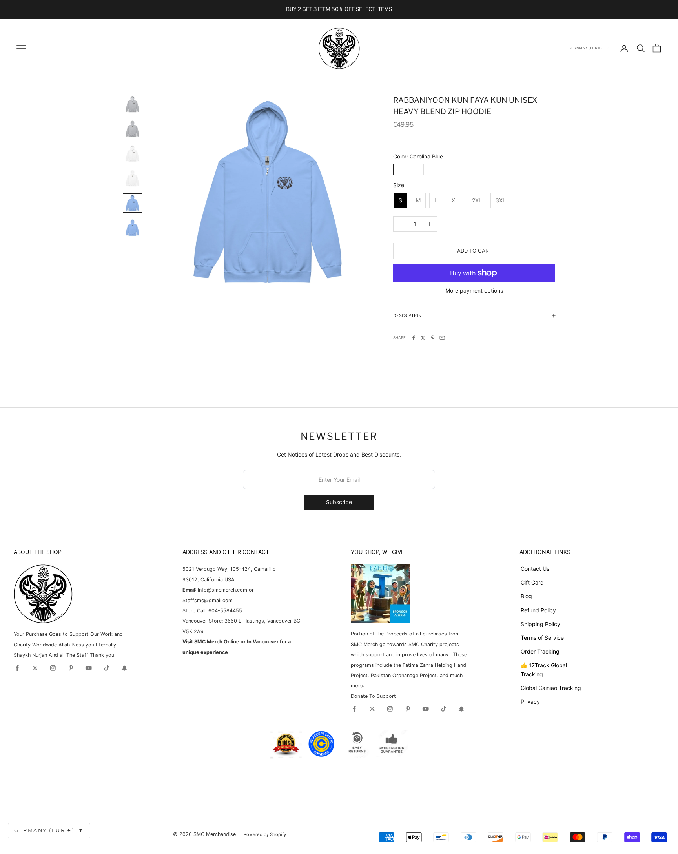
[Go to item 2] (132, 128)
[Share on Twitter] (423, 338)
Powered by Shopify (265, 834)
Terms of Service (542, 637)
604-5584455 (224, 611)
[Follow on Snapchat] (124, 668)
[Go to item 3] (132, 153)
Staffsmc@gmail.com (207, 600)
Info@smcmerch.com (222, 590)
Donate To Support (373, 696)
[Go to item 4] (132, 178)
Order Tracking (540, 651)
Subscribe (339, 502)
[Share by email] (442, 338)
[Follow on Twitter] (35, 668)
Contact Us (535, 568)
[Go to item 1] (132, 104)
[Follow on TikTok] (106, 668)
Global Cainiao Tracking (551, 688)
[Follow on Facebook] (17, 668)
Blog (526, 596)
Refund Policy (538, 610)
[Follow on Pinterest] (71, 668)
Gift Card (532, 582)
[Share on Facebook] (413, 338)
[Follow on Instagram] (52, 668)
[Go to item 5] (132, 203)
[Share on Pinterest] (433, 338)
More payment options (474, 290)
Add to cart (474, 251)
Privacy (530, 701)
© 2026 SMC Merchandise (204, 834)
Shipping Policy (540, 624)
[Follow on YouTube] (88, 668)
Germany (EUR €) (49, 830)
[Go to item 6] (132, 227)
